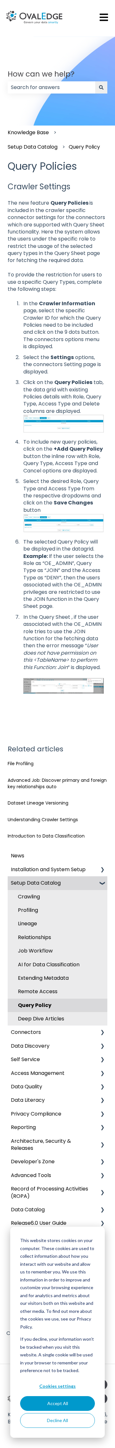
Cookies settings (57, 1386)
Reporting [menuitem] (23, 1127)
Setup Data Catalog (32, 147)
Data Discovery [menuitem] (30, 1046)
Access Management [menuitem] (38, 1073)
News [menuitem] (17, 855)
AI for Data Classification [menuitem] (49, 964)
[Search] (101, 87)
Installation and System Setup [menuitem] (48, 869)
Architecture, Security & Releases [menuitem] (41, 1144)
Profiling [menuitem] (28, 910)
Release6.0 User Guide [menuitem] (38, 1223)
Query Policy (84, 147)
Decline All (57, 1420)
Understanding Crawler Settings (43, 819)
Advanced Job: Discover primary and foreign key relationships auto (57, 783)
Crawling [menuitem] (29, 896)
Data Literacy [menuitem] (28, 1100)
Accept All (57, 1403)
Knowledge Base (28, 132)
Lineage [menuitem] (27, 923)
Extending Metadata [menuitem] (43, 978)
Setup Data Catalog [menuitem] (36, 883)
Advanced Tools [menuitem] (31, 1175)
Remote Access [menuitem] (37, 991)
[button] (102, 870)
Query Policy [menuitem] (34, 1005)
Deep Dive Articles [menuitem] (41, 1018)
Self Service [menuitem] (25, 1059)
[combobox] (51, 87)
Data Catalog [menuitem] (28, 1209)
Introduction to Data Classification (46, 836)
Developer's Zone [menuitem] (33, 1161)
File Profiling (21, 763)
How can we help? (41, 74)
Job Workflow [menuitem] (35, 950)
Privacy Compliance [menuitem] (36, 1113)
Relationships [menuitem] (34, 937)
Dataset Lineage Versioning (38, 803)
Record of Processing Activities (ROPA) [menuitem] (49, 1192)
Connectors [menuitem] (26, 1032)
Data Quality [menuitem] (26, 1086)
